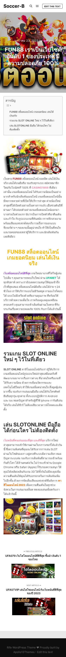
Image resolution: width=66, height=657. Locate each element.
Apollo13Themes (23, 652)
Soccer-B (14, 6)
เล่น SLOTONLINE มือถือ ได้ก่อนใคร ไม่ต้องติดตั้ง (30, 127)
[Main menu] (37, 6)
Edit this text (52, 6)
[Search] (31, 6)
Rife (9, 647)
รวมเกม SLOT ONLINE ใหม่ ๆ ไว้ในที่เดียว (32, 120)
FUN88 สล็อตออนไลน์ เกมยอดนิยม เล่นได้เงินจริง (32, 113)
